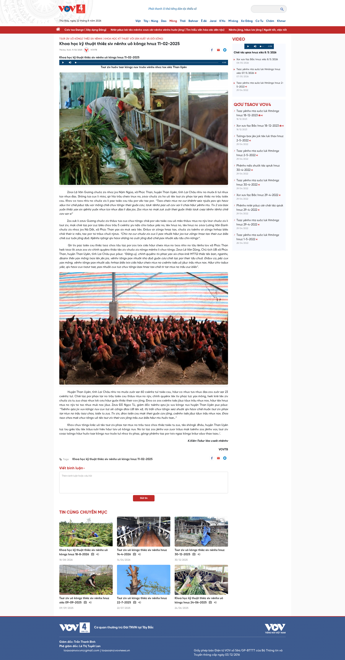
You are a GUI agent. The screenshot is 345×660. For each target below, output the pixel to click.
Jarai (213, 21)
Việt (138, 21)
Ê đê (204, 21)
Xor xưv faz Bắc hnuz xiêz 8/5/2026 (257, 59)
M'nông (233, 21)
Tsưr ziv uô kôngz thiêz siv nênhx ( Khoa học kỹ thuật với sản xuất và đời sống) (111, 39)
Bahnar (193, 21)
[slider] (146, 62)
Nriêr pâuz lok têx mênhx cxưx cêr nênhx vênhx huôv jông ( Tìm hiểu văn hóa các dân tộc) (167, 30)
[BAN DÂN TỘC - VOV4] (71, 9)
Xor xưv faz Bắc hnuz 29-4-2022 (257, 195)
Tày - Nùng (151, 21)
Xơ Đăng (247, 21)
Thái (183, 21)
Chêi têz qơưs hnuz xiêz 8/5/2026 (255, 52)
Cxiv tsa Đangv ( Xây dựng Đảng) (85, 30)
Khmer (281, 21)
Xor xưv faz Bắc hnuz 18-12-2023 (258, 125)
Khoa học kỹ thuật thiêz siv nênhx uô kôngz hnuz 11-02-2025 (112, 459)
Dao (164, 21)
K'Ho (222, 21)
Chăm (270, 21)
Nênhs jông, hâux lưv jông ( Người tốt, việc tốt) (258, 30)
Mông (173, 21)
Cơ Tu (259, 21)
